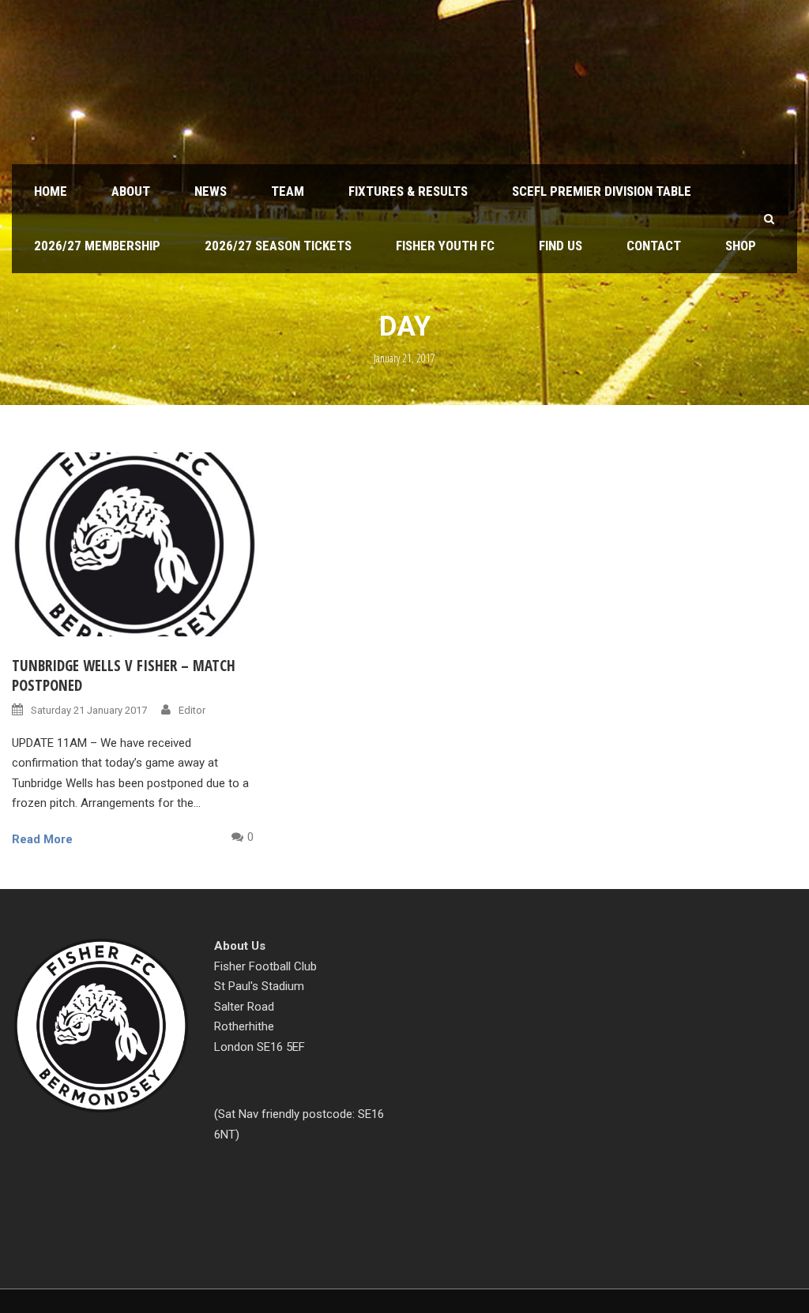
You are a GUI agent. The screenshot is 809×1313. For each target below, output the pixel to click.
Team (287, 191)
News (210, 191)
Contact (654, 245)
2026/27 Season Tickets (278, 245)
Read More (42, 839)
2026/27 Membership (97, 245)
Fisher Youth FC (445, 245)
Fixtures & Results (408, 191)
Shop (740, 245)
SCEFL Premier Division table (601, 191)
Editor (192, 710)
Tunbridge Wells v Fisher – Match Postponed (123, 675)
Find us (560, 245)
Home (50, 191)
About (130, 191)
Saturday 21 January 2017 (89, 710)
